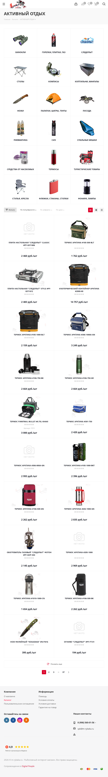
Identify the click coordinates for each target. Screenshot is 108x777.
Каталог (7, 700)
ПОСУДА (87, 110)
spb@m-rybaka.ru (86, 728)
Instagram (19, 720)
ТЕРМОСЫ (54, 169)
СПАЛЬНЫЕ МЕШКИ (87, 140)
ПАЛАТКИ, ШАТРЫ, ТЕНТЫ (54, 110)
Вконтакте (6, 720)
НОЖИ (20, 110)
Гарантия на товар (48, 707)
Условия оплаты (46, 700)
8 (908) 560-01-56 (86, 722)
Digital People (28, 766)
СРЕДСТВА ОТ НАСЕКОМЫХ (20, 169)
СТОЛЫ (20, 81)
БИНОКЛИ (20, 52)
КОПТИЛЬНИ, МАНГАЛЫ (87, 81)
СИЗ (54, 140)
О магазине (9, 696)
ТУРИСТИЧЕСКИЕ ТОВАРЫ (87, 169)
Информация (46, 691)
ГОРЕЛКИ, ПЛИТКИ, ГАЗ (53, 52)
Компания (9, 691)
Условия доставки (47, 703)
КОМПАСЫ (53, 81)
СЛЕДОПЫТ (87, 52)
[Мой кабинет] (76, 4)
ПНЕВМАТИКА (20, 140)
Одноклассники (26, 720)
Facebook (13, 720)
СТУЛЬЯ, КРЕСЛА (20, 198)
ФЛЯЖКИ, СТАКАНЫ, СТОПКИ (53, 198)
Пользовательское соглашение (19, 703)
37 (63, 672)
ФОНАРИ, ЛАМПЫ (87, 198)
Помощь (43, 696)
